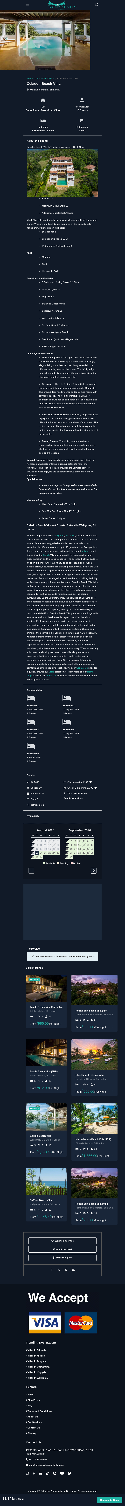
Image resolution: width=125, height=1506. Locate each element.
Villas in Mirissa (36, 1355)
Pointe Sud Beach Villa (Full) (92, 1203)
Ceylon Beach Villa (40, 1135)
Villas (51, 671)
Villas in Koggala (37, 1372)
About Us (51, 675)
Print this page (64, 1257)
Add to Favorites (64, 1240)
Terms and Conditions (40, 1411)
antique (86, 551)
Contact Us (82, 668)
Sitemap (32, 1433)
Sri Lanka (70, 535)
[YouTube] (62, 1474)
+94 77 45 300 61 (38, 1459)
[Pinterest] (54, 1474)
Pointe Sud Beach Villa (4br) (91, 1010)
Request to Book (109, 1500)
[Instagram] (27, 1474)
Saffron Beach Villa (41, 1200)
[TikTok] (47, 1474)
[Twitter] (69, 1474)
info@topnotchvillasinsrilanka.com (46, 1465)
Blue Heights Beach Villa (90, 1075)
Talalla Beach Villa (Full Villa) (46, 1007)
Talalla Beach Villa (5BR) (44, 1071)
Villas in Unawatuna (38, 1366)
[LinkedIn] (40, 1474)
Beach (46, 555)
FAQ (30, 1405)
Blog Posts (34, 1400)
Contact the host (62, 1249)
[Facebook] (34, 1474)
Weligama (59, 535)
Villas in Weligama (38, 1377)
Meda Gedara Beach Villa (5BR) (93, 1139)
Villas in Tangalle (37, 1361)
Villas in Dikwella (37, 1350)
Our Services (35, 1422)
